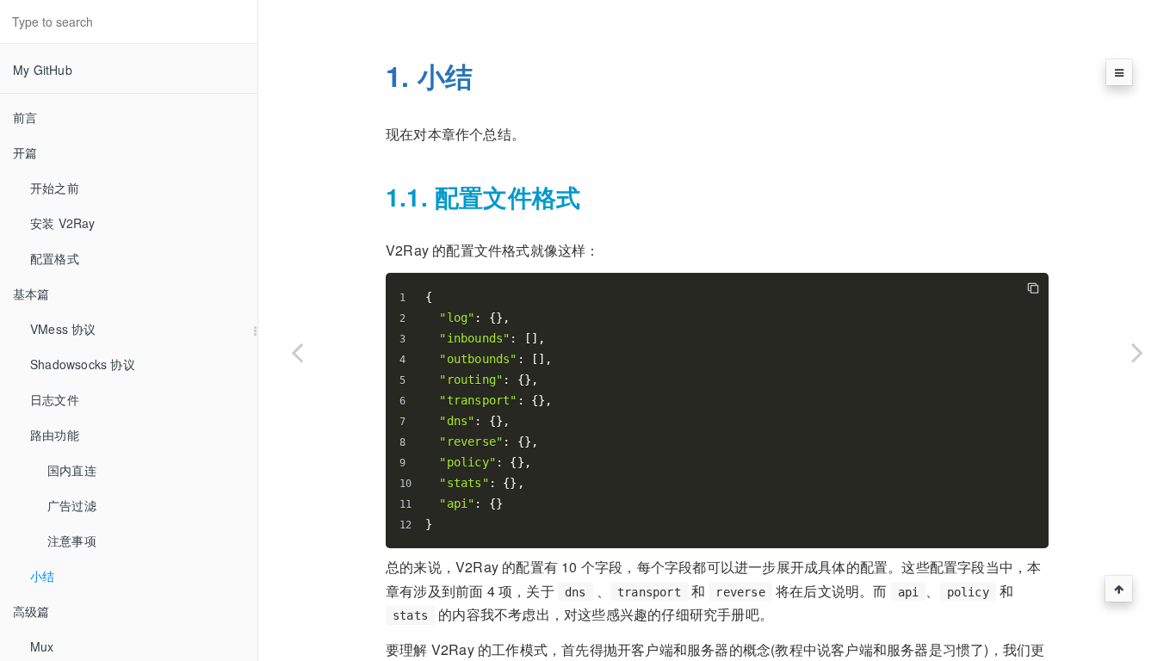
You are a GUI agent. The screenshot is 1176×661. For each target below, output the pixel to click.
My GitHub (42, 69)
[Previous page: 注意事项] (297, 352)
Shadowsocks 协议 (82, 364)
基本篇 (31, 293)
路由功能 (54, 434)
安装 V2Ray (63, 223)
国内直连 (71, 470)
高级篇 (31, 611)
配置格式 (54, 258)
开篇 (25, 152)
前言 (25, 117)
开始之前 (54, 187)
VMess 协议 (63, 328)
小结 (42, 575)
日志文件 (54, 399)
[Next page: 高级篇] (1137, 352)
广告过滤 (71, 505)
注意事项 (71, 540)
